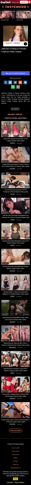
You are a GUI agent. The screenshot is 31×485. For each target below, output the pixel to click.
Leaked (3, 95)
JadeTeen (16, 109)
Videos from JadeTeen (15, 118)
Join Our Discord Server (16, 73)
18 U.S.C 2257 (15, 448)
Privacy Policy (15, 451)
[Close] (29, 2)
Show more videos (15, 430)
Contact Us (15, 464)
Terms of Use (15, 454)
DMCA (15, 458)
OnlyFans (4, 99)
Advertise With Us (15, 468)
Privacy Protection (19, 482)
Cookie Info (10, 482)
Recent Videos (15, 114)
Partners (15, 461)
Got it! (15, 479)
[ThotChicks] (15, 6)
